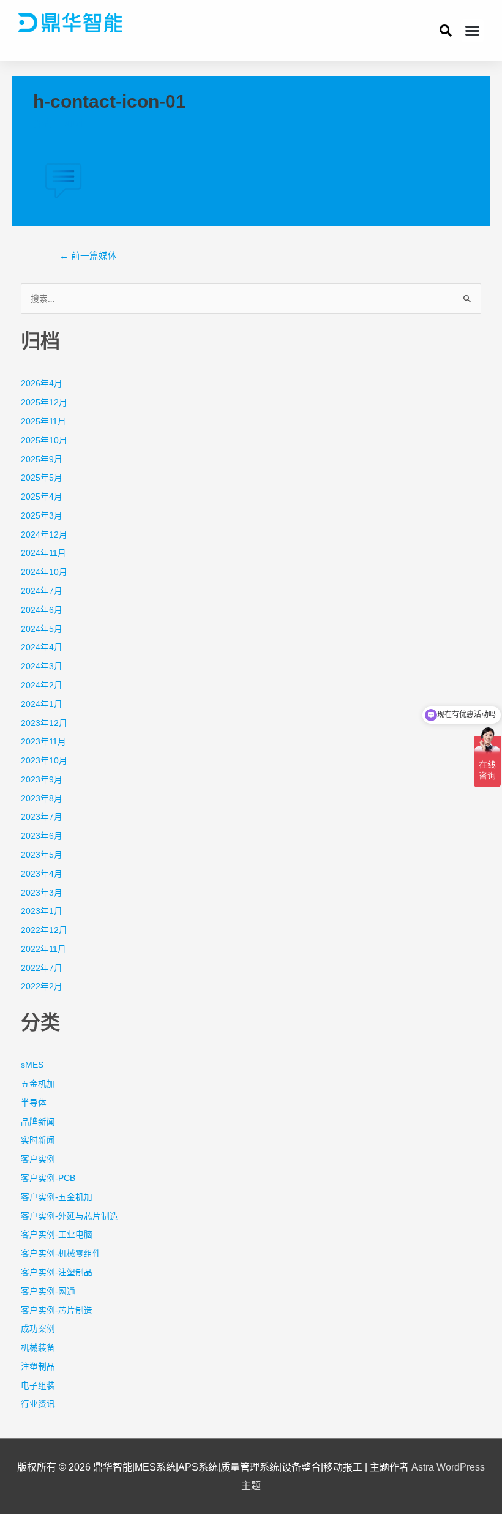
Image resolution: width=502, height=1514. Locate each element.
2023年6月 (41, 836)
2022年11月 (43, 949)
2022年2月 (41, 986)
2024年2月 (41, 685)
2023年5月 (41, 855)
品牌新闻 (38, 1121)
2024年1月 (41, 704)
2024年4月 (41, 647)
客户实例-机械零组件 (61, 1253)
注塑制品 (38, 1366)
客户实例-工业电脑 (56, 1234)
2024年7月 (41, 591)
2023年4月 (41, 874)
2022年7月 (41, 968)
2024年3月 (41, 666)
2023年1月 (41, 911)
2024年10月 (44, 572)
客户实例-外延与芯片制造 (69, 1216)
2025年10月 (44, 440)
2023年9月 (41, 779)
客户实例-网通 (48, 1291)
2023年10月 (44, 760)
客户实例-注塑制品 (56, 1272)
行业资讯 (38, 1404)
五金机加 (38, 1084)
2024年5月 (41, 629)
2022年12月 (44, 930)
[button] (472, 30)
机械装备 (38, 1347)
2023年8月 (41, 798)
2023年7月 (41, 817)
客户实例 (38, 1159)
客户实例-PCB (48, 1178)
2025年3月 (41, 515)
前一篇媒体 (88, 256)
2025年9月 (41, 459)
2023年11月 (43, 741)
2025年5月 (41, 477)
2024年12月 (44, 534)
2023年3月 (41, 893)
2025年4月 (41, 496)
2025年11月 (43, 421)
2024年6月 (41, 610)
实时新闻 (38, 1140)
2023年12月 (44, 723)
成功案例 (38, 1328)
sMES (32, 1065)
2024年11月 (43, 553)
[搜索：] (251, 299)
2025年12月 (44, 402)
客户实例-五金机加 (56, 1197)
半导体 (34, 1102)
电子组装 (38, 1385)
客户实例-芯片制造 (56, 1310)
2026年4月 (41, 383)
